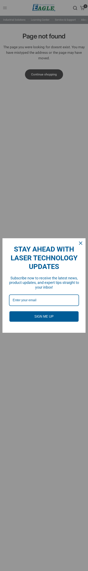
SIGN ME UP (44, 316)
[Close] (81, 243)
